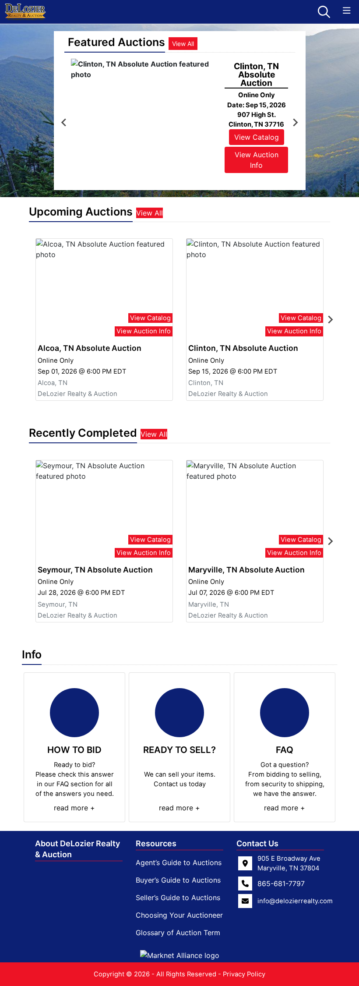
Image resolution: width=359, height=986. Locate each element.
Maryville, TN (208, 604)
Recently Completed (83, 432)
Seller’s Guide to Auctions (178, 897)
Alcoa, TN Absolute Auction (89, 348)
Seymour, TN (57, 604)
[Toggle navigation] (347, 10)
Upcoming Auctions (81, 211)
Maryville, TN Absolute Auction (246, 569)
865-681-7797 (281, 883)
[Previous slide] (64, 123)
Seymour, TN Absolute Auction (95, 569)
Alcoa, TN (52, 383)
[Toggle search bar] (324, 12)
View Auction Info (256, 160)
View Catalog (256, 137)
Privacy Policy (244, 974)
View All (183, 43)
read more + (74, 807)
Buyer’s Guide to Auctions (178, 880)
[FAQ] (284, 712)
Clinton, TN (205, 383)
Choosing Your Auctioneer (179, 915)
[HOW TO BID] (74, 712)
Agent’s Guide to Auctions (179, 862)
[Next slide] (295, 123)
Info (32, 654)
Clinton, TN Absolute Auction (243, 348)
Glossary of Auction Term (178, 932)
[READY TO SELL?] (179, 712)
